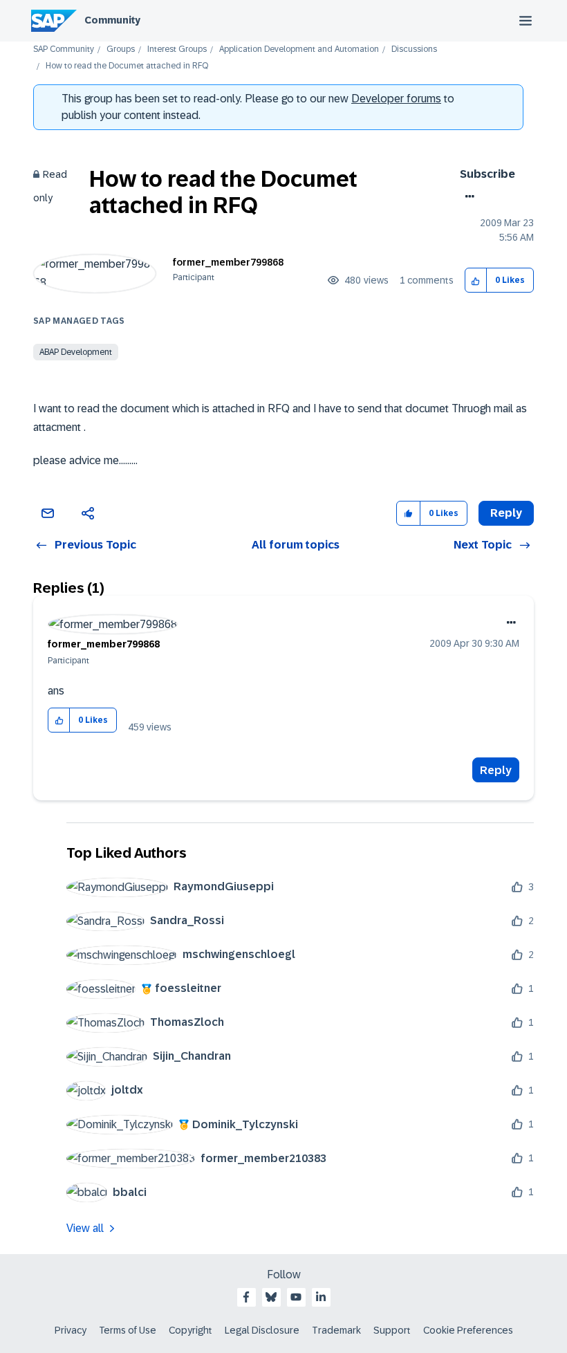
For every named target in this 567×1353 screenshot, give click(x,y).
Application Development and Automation (299, 49)
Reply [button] (506, 513)
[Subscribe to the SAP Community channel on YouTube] (295, 1297)
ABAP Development (75, 352)
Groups (120, 49)
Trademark (336, 1330)
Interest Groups (177, 49)
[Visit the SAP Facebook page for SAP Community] (246, 1297)
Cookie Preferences (468, 1330)
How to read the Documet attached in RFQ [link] (127, 66)
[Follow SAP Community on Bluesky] (271, 1297)
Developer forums (396, 98)
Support (392, 1330)
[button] (476, 280)
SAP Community (63, 49)
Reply (496, 770)
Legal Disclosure (262, 1330)
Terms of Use (127, 1330)
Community (112, 20)
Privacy (70, 1330)
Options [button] (467, 196)
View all (85, 1228)
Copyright (190, 1330)
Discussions (414, 49)
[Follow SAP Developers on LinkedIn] (320, 1297)
